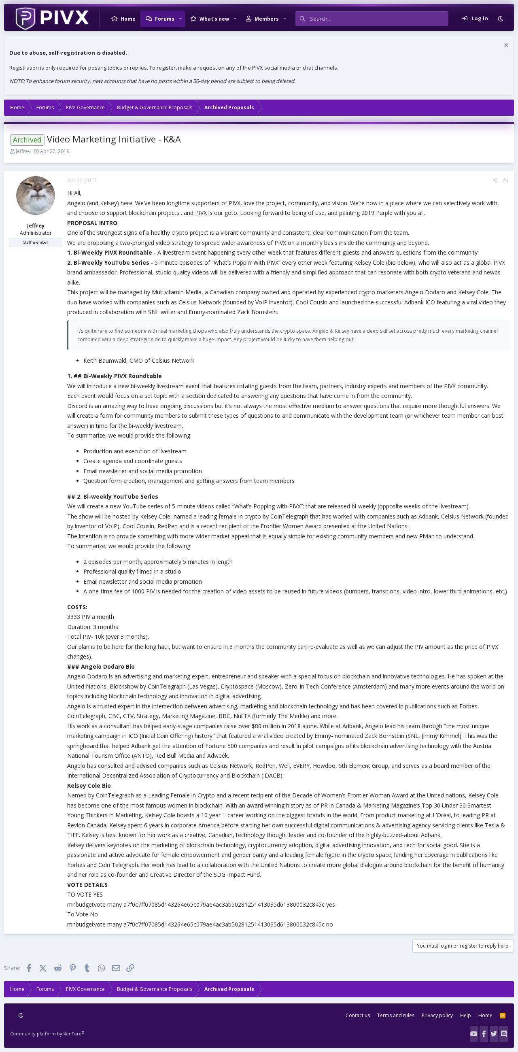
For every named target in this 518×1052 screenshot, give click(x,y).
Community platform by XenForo (47, 1034)
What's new (214, 18)
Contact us (358, 1015)
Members (267, 18)
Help (465, 1015)
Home (128, 18)
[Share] (495, 180)
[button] (180, 19)
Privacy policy (437, 1015)
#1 (506, 180)
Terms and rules (395, 1015)
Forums (164, 18)
